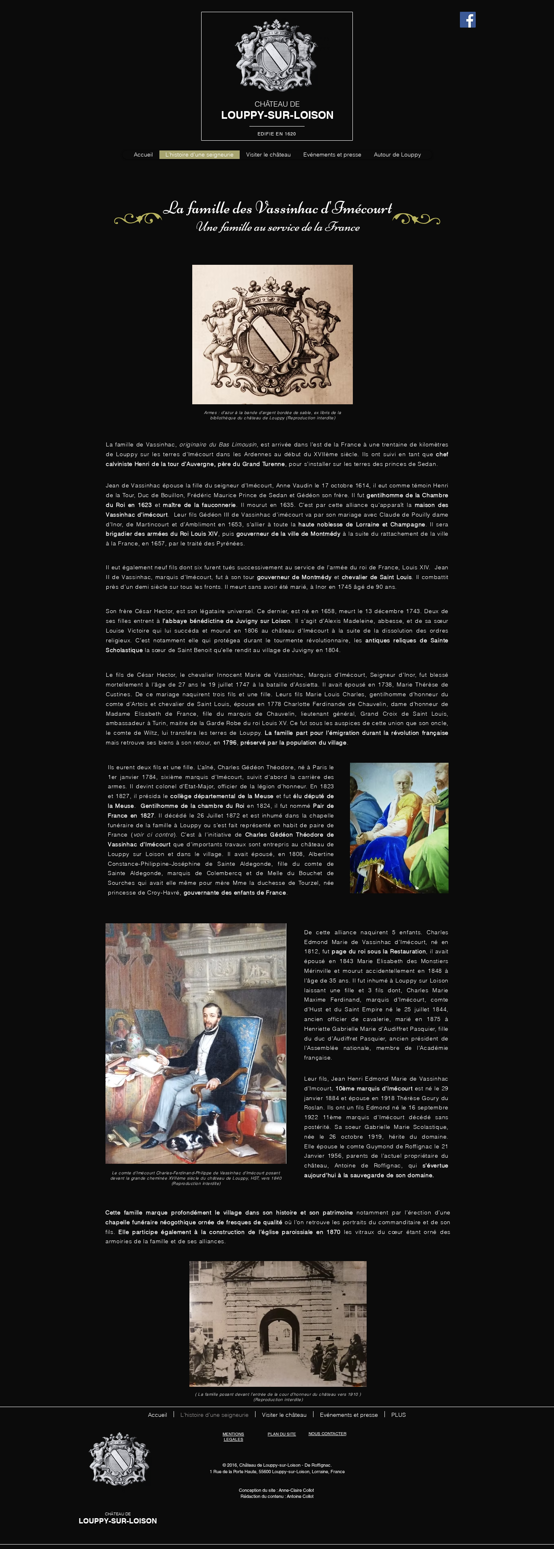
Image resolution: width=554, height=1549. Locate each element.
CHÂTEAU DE (277, 104)
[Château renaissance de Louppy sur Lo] (468, 20)
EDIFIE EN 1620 (277, 134)
